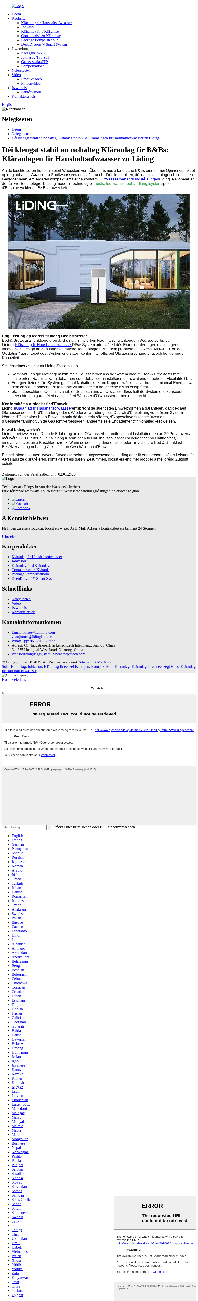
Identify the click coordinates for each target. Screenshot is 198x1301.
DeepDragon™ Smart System (44, 44)
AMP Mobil (103, 662)
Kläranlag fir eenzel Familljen (66, 666)
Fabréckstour (31, 92)
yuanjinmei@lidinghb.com (32, 637)
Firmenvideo (31, 83)
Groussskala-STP (34, 62)
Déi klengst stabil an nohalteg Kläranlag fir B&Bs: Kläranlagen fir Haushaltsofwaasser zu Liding (85, 138)
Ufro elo (8, 537)
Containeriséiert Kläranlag (41, 36)
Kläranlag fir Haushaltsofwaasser (46, 23)
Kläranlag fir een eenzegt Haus (155, 666)
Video (16, 75)
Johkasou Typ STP (35, 57)
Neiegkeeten (21, 70)
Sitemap (85, 662)
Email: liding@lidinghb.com (33, 632)
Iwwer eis (19, 88)
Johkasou (28, 27)
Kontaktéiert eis (23, 96)
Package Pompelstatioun (39, 40)
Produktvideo (31, 79)
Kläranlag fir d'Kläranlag (40, 31)
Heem (16, 14)
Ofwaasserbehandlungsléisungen (130, 179)
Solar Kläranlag (14, 666)
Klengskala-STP (33, 53)
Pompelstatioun (33, 66)
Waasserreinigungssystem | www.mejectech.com (48, 654)
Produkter (19, 18)
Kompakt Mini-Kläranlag (110, 666)
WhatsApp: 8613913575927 (33, 641)
